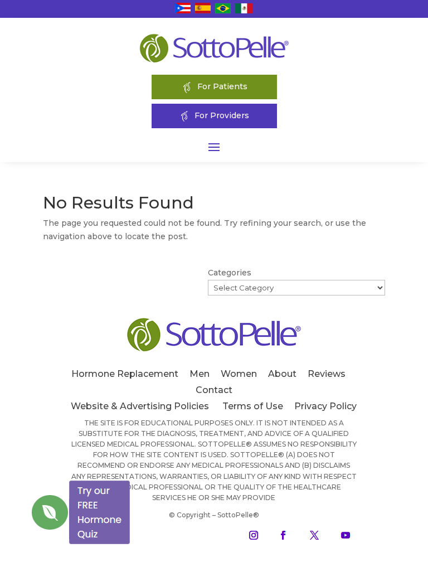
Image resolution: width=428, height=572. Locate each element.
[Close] (130, 480)
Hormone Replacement (124, 374)
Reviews (327, 374)
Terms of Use (252, 406)
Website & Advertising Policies (140, 406)
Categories (229, 273)
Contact (214, 390)
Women (239, 374)
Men (199, 374)
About (282, 374)
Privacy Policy (325, 406)
